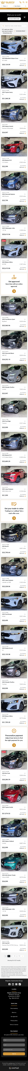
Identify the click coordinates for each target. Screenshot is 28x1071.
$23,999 (5, 427)
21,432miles (23, 582)
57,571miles (23, 423)
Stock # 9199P (5, 714)
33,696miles (23, 775)
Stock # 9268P (5, 317)
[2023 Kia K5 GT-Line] (14, 533)
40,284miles (23, 355)
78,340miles (23, 128)
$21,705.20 (6, 722)
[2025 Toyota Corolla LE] (14, 793)
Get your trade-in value (14, 18)
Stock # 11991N (5, 56)
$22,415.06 (6, 268)
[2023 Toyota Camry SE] (14, 79)
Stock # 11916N (5, 192)
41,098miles (23, 230)
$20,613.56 (6, 234)
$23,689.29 (6, 461)
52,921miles (23, 616)
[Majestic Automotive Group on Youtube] (12, 984)
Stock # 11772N (5, 158)
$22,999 (5, 847)
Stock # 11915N (5, 941)
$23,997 (5, 393)
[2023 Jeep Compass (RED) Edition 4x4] (14, 475)
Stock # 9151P (5, 873)
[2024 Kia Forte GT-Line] (14, 760)
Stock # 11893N (5, 839)
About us (14, 1012)
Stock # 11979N (5, 90)
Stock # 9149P (5, 646)
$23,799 (5, 200)
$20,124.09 (6, 64)
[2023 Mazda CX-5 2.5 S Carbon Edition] (14, 441)
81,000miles (23, 457)
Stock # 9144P (5, 907)
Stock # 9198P (5, 453)
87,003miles (23, 162)
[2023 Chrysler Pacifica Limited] (14, 373)
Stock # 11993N (5, 226)
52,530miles (23, 321)
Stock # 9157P (5, 680)
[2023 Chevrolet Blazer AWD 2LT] (14, 340)
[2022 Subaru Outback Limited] (14, 827)
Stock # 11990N (5, 260)
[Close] (25, 17)
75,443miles (23, 684)
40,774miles (23, 718)
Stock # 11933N (5, 578)
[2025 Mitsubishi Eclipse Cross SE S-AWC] (14, 45)
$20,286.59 (6, 779)
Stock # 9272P (5, 385)
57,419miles (23, 650)
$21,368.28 (6, 98)
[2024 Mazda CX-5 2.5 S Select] (14, 146)
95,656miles (23, 945)
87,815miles (23, 196)
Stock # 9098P (5, 612)
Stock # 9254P (5, 805)
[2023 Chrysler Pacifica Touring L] (14, 668)
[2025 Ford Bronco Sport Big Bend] (14, 306)
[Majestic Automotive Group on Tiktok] (19, 984)
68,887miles (23, 843)
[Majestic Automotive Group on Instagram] (15, 984)
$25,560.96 (6, 325)
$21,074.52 (6, 813)
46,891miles (23, 548)
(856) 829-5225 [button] (15, 998)
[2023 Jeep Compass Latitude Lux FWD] (14, 566)
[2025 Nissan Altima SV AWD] (14, 702)
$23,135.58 (6, 654)
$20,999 (5, 688)
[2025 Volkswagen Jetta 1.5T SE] (14, 214)
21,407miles (23, 264)
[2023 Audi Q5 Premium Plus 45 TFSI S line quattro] (14, 929)
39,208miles (23, 911)
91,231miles (23, 94)
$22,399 (5, 166)
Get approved (14, 1016)
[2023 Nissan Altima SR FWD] (14, 248)
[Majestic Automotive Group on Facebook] (9, 984)
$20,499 (5, 620)
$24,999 (5, 881)
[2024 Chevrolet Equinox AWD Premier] (14, 180)
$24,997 (5, 132)
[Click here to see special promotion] (14, 8)
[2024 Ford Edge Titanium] (14, 407)
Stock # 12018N (5, 771)
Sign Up (14, 1053)
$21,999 (5, 495)
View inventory (14, 1008)
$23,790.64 (6, 552)
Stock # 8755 (5, 487)
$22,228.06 (6, 586)
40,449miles (23, 60)
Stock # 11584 (5, 419)
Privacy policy (14, 1020)
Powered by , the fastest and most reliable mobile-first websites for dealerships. (14, 1064)
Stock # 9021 (5, 124)
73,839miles (23, 389)
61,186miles (23, 491)
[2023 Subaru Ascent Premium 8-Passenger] (14, 113)
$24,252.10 (6, 359)
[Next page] (22, 956)
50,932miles (23, 809)
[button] (20, 2)
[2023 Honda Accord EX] (14, 634)
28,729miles (23, 877)
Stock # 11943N (5, 544)
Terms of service (14, 1024)
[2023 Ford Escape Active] (14, 600)
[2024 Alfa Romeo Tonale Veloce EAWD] (14, 861)
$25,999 (5, 949)
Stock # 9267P (5, 351)
